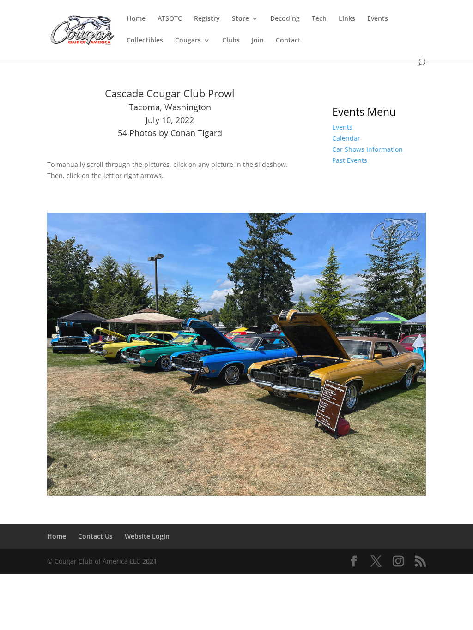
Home (136, 19)
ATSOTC (170, 19)
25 (238, 466)
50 (224, 477)
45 (395, 466)
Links (347, 19)
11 (128, 466)
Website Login (147, 536)
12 (136, 466)
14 (151, 466)
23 (222, 466)
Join (258, 40)
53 (248, 477)
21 (206, 466)
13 (144, 466)
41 (363, 466)
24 (230, 466)
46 (403, 466)
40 (356, 466)
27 (253, 466)
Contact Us (95, 536)
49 (216, 477)
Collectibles (145, 40)
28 (261, 466)
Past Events (349, 160)
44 (387, 466)
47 (410, 466)
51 (232, 477)
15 (159, 466)
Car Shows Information (367, 149)
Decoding (285, 19)
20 (198, 466)
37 (332, 466)
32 (293, 466)
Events (377, 19)
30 (277, 466)
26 (246, 466)
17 (175, 466)
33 (301, 466)
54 (256, 477)
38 (340, 466)
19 (191, 466)
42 (371, 466)
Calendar (346, 138)
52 (240, 477)
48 (418, 466)
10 (120, 466)
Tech (319, 19)
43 (379, 466)
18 (183, 466)
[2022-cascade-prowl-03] (236, 493)
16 (167, 466)
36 (324, 466)
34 (308, 466)
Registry (207, 19)
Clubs (231, 40)
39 (348, 466)
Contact (288, 40)
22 (214, 466)
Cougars (188, 40)
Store (240, 19)
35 (316, 466)
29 (269, 466)
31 (285, 466)
